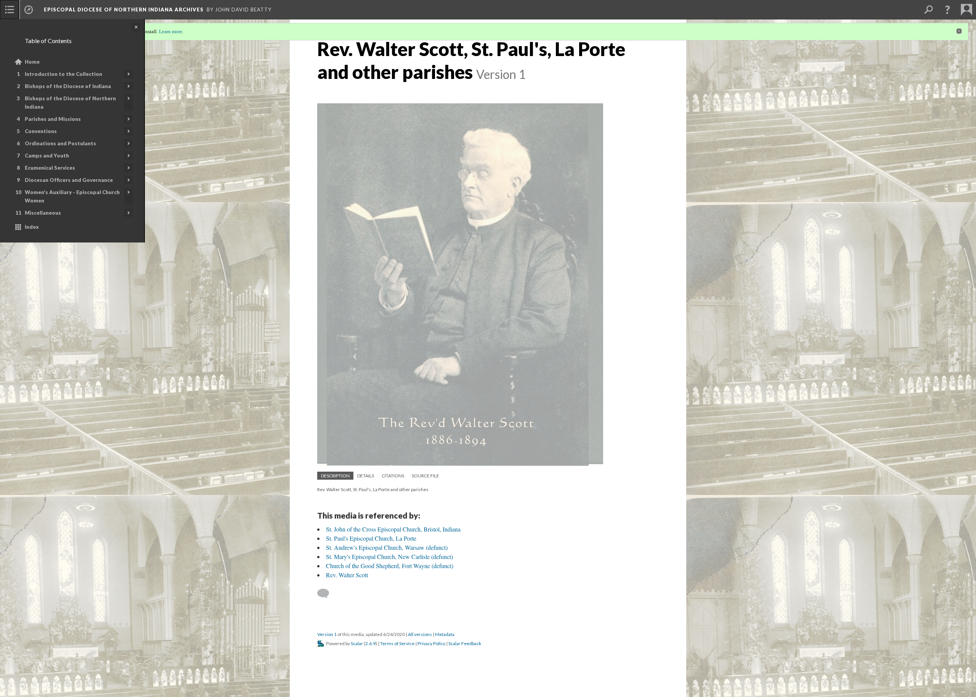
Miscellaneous (43, 213)
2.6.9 (370, 643)
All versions (420, 634)
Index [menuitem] (32, 227)
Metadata (444, 634)
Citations (393, 476)
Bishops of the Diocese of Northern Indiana (70, 102)
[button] (947, 9)
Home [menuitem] (32, 62)
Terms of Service (397, 643)
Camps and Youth (47, 156)
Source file (425, 476)
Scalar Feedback (464, 643)
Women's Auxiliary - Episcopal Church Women (72, 196)
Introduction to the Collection (63, 74)
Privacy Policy (431, 643)
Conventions (41, 131)
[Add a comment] (326, 594)
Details (365, 476)
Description (335, 476)
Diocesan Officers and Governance (69, 180)
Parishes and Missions (53, 119)
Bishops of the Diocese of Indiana (68, 86)
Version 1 (327, 634)
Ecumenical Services (50, 168)
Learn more (170, 31)
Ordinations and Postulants (60, 143)
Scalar (357, 643)
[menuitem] (9, 9)
